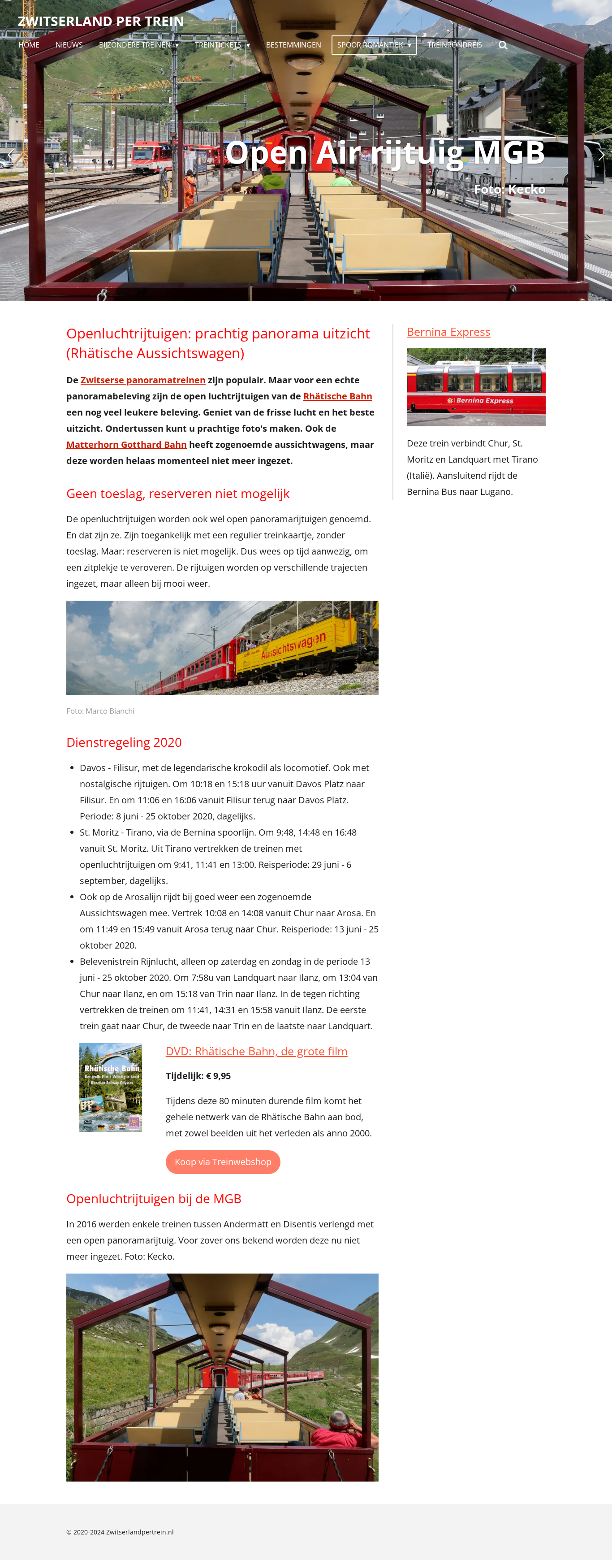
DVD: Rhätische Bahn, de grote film (257, 1050)
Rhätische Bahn (337, 396)
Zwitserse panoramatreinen (143, 380)
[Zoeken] (503, 44)
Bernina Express (449, 331)
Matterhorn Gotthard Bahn (126, 444)
